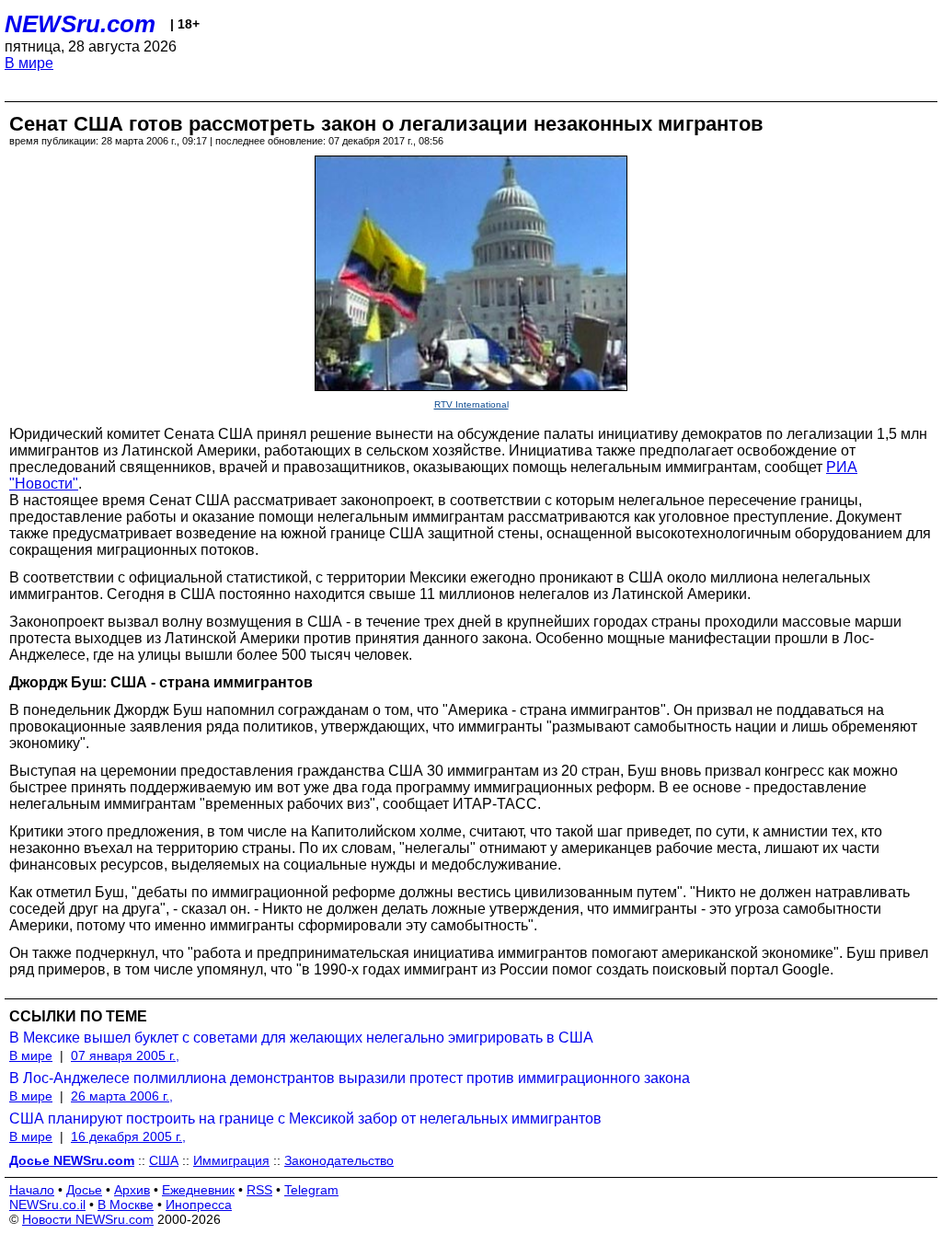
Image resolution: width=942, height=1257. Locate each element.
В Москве (126, 1204)
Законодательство (339, 1160)
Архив (132, 1189)
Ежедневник (198, 1189)
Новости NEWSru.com (88, 1219)
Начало (31, 1189)
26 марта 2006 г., (122, 1096)
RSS (259, 1189)
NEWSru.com (80, 24)
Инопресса (199, 1204)
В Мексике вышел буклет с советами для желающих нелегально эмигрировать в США (301, 1037)
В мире (29, 63)
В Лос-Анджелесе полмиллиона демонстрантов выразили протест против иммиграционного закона (349, 1078)
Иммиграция (231, 1160)
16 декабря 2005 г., (128, 1136)
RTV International (471, 404)
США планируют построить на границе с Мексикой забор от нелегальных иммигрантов (305, 1118)
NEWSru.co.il (47, 1204)
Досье (84, 1189)
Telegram (311, 1189)
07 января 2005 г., (125, 1055)
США (163, 1160)
